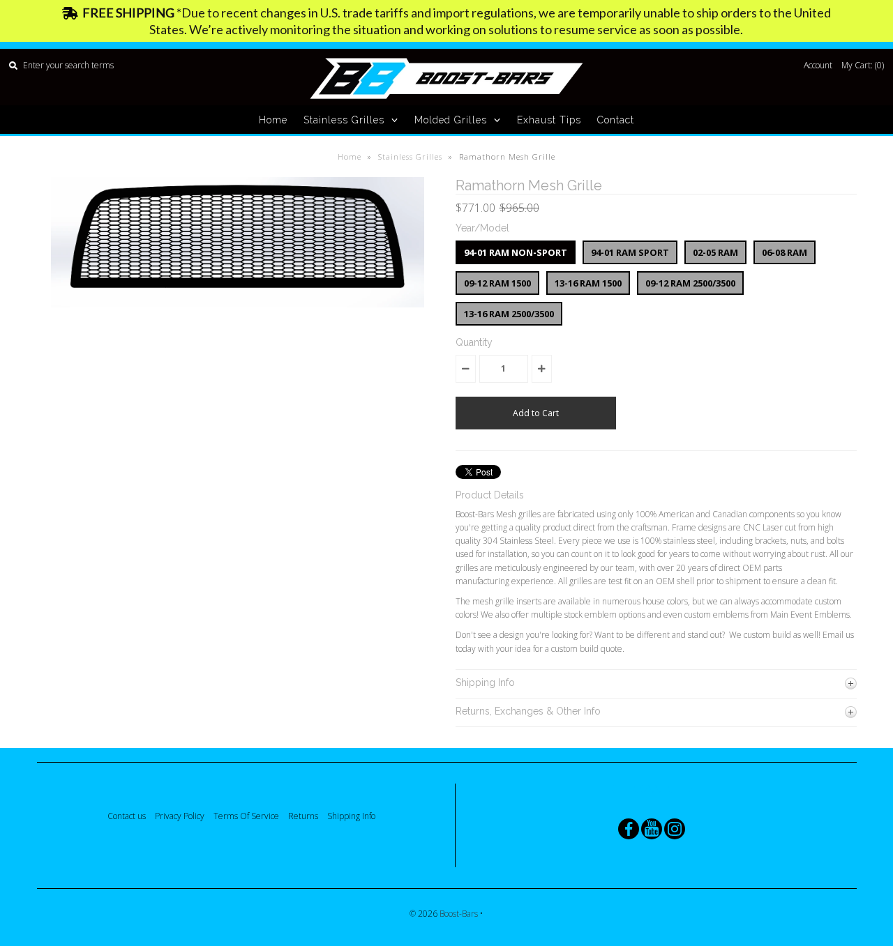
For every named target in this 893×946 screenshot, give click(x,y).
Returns (303, 816)
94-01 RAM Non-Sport (515, 252)
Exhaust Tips (549, 119)
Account (818, 65)
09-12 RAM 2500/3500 (690, 283)
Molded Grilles (450, 119)
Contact (615, 119)
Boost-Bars (460, 914)
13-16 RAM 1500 (588, 283)
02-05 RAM (715, 252)
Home (273, 119)
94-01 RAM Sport (630, 252)
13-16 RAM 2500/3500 (509, 313)
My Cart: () (862, 65)
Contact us (126, 816)
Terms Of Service (246, 816)
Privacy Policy (179, 816)
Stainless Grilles (343, 119)
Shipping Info (351, 816)
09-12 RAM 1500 (497, 283)
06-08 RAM (784, 252)
